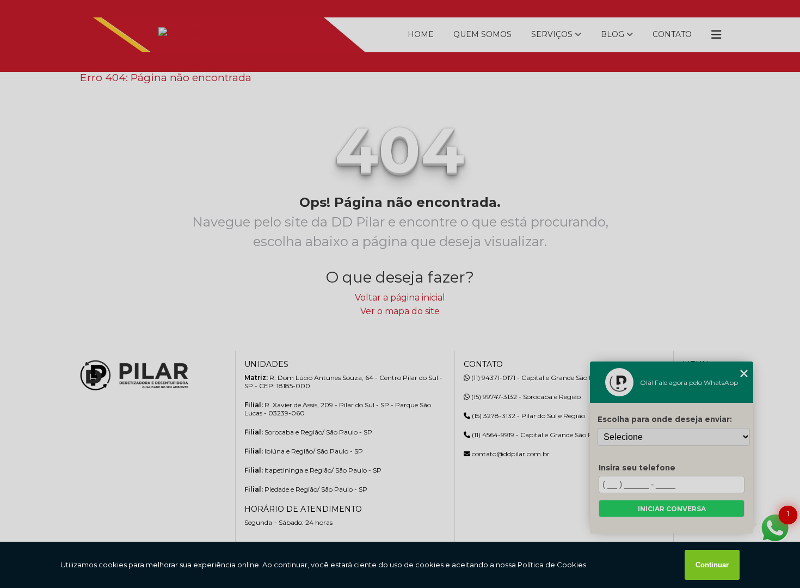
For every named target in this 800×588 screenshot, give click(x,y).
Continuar (712, 565)
